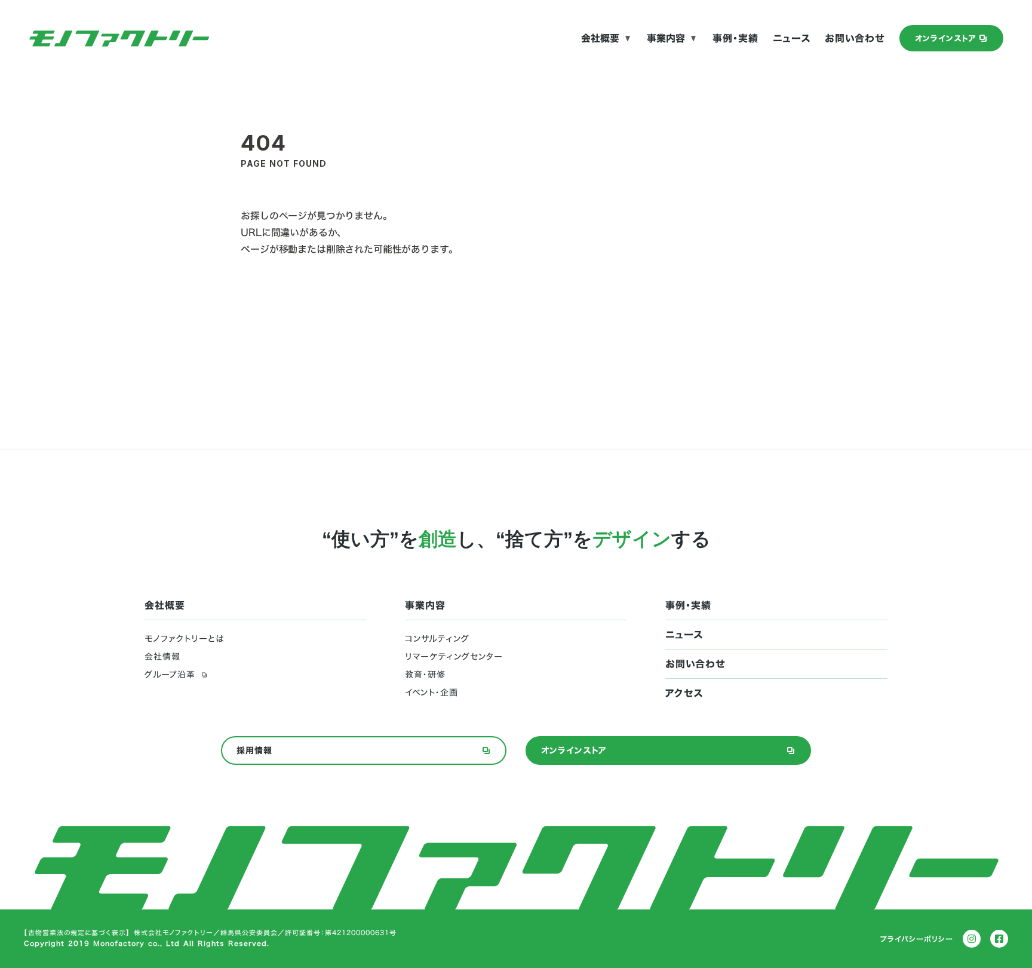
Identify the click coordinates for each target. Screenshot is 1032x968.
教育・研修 (425, 674)
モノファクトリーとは (184, 639)
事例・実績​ (735, 38)
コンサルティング (437, 639)
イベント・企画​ (431, 692)
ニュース (791, 38)
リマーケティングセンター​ (454, 657)
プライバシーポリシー (916, 938)
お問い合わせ (855, 38)
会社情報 (162, 657)
